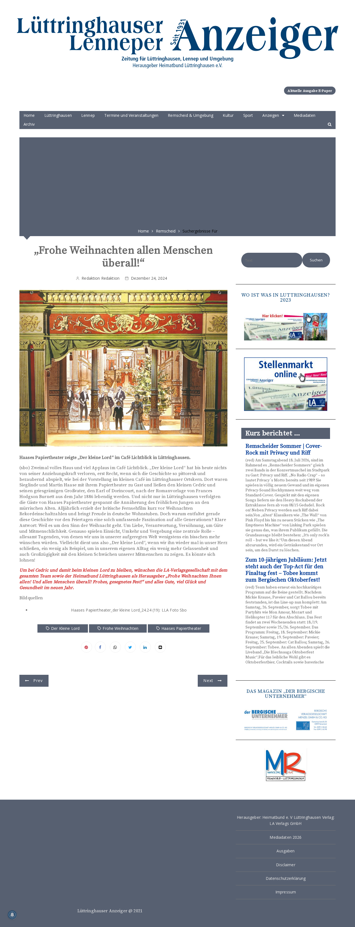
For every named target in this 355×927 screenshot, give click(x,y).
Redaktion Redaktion (101, 278)
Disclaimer (285, 864)
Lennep (88, 115)
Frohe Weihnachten (120, 628)
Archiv (29, 124)
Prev (38, 680)
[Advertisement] (177, 181)
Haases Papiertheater (181, 628)
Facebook (100, 647)
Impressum (285, 892)
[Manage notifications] (12, 914)
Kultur (228, 115)
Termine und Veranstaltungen (131, 115)
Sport (248, 115)
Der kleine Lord (65, 628)
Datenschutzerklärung (286, 878)
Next (208, 680)
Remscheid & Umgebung (190, 115)
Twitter (130, 647)
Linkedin (145, 647)
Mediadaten (305, 115)
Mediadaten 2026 (285, 837)
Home (29, 115)
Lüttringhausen (58, 115)
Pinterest (86, 647)
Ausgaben (286, 850)
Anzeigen (270, 115)
